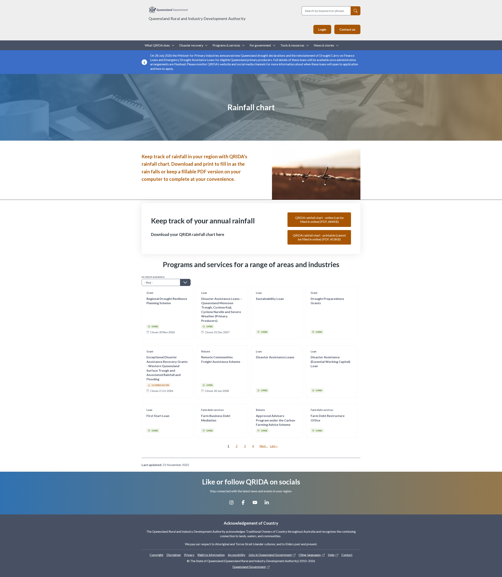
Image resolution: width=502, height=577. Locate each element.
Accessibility (236, 555)
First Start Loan (157, 416)
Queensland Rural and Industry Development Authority (197, 18)
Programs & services (226, 45)
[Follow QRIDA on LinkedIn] (268, 504)
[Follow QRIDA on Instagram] (233, 504)
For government (260, 45)
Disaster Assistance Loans (275, 357)
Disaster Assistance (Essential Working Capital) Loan (330, 361)
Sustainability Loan (270, 298)
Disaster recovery (191, 45)
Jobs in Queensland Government (270, 555)
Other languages (310, 555)
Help (331, 555)
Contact (346, 555)
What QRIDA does (157, 45)
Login (322, 29)
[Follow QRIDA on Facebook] (245, 504)
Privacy (189, 555)
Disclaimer (173, 555)
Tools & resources (292, 45)
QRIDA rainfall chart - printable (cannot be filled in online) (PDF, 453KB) (319, 237)
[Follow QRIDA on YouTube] (257, 504)
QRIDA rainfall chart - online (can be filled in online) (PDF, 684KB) (319, 219)
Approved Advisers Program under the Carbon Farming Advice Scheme (275, 420)
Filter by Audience (153, 277)
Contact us (347, 29)
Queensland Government (249, 567)
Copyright (156, 555)
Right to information (211, 555)
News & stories (324, 45)
